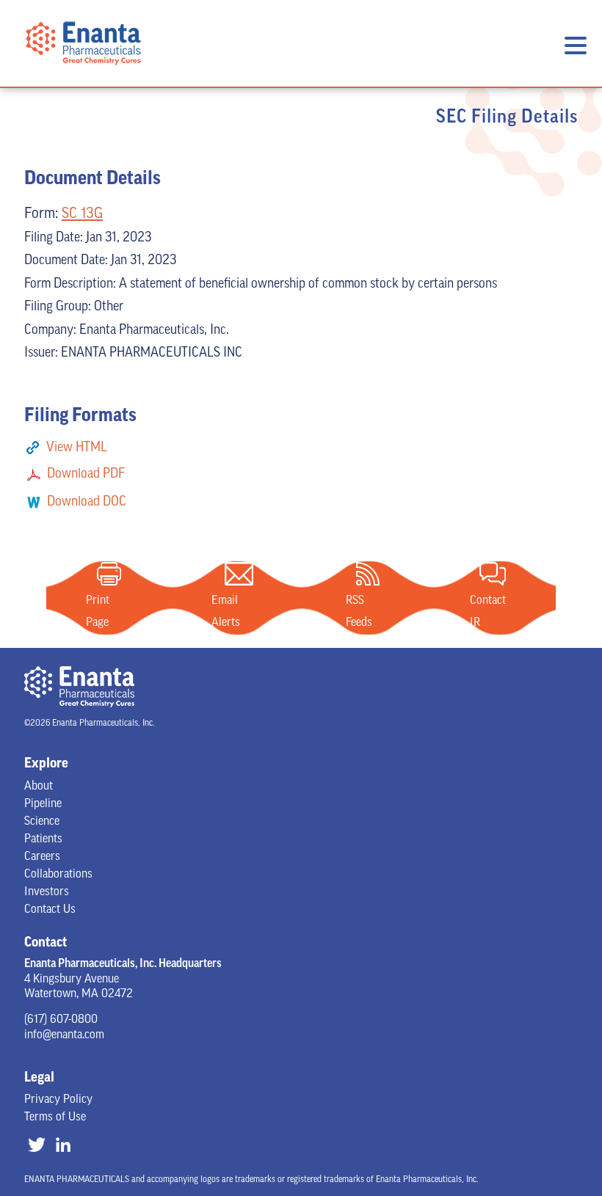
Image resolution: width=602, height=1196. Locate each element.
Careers (42, 857)
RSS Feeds (368, 574)
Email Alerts (239, 574)
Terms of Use (55, 1117)
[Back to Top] (559, 1138)
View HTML (76, 448)
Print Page (109, 574)
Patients (43, 839)
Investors (46, 892)
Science (41, 822)
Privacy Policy (58, 1100)
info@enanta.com (64, 1035)
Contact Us (50, 910)
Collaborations (58, 874)
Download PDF (86, 474)
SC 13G (82, 214)
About (38, 786)
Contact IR (492, 574)
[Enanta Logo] (83, 75)
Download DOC (86, 502)
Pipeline (43, 804)
